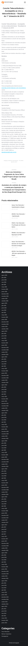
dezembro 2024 (5, 321)
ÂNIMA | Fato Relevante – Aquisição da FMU (19, 233)
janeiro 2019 (4, 485)
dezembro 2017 (5, 515)
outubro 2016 (4, 548)
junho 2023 (4, 361)
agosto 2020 (4, 440)
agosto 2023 (4, 356)
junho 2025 (4, 307)
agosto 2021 (4, 412)
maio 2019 (4, 475)
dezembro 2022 (5, 375)
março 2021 (4, 424)
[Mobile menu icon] (24, 2)
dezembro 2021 (5, 403)
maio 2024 (4, 338)
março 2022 (4, 396)
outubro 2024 (4, 326)
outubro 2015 (4, 576)
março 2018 (4, 508)
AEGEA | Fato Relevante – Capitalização (19, 215)
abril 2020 (4, 450)
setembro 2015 (5, 578)
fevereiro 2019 (5, 482)
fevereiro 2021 (5, 426)
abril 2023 (4, 366)
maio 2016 (4, 559)
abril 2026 (4, 284)
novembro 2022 (5, 377)
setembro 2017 (5, 522)
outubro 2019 (4, 464)
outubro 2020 (4, 436)
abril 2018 (4, 506)
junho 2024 (4, 335)
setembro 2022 (5, 382)
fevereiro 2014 (5, 620)
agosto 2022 (4, 384)
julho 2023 (4, 359)
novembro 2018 (5, 489)
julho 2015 (4, 583)
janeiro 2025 (4, 319)
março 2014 (4, 618)
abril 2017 (4, 534)
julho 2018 (4, 499)
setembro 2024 (5, 328)
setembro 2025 (5, 300)
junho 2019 (4, 473)
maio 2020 (4, 447)
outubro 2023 (4, 352)
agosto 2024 (4, 331)
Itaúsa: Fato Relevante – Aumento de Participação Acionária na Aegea (18, 243)
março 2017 (4, 536)
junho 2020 (4, 445)
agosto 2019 (4, 468)
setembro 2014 (5, 604)
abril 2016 (4, 562)
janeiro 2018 (4, 513)
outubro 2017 (4, 520)
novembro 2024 (5, 324)
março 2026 (4, 286)
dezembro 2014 (5, 597)
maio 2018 (4, 503)
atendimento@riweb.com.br (9, 152)
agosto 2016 (4, 552)
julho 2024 (4, 333)
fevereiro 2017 (5, 538)
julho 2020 (4, 443)
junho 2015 (4, 585)
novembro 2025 (5, 296)
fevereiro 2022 (5, 398)
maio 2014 (4, 613)
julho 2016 (4, 555)
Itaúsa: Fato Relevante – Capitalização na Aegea (18, 206)
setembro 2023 (5, 354)
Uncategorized (5, 636)
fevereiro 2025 (5, 317)
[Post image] (6, 208)
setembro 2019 (5, 466)
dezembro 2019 (5, 459)
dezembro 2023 (5, 347)
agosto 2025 (4, 303)
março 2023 (4, 368)
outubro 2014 (4, 601)
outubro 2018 (4, 492)
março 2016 (4, 564)
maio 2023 (4, 363)
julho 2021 (4, 415)
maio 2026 (4, 282)
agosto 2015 (4, 580)
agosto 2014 (4, 606)
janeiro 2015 (4, 594)
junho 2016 (4, 557)
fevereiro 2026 (5, 289)
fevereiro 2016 (5, 566)
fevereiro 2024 (5, 342)
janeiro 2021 (4, 429)
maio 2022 (4, 391)
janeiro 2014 (4, 622)
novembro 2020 (5, 433)
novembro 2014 (5, 599)
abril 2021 (4, 422)
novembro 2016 (5, 545)
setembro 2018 (5, 494)
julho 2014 (4, 608)
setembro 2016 (5, 550)
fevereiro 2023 (5, 370)
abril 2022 (4, 394)
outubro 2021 (4, 408)
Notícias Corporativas (13, 160)
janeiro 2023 (4, 373)
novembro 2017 (5, 517)
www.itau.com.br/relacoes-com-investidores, (14, 88)
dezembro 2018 (5, 487)
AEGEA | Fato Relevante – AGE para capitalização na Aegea (19, 253)
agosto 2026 (4, 275)
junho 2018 (4, 501)
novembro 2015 (5, 573)
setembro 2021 (5, 410)
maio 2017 (4, 531)
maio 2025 (4, 310)
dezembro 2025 (5, 293)
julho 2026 (4, 277)
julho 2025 (4, 305)
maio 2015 (4, 587)
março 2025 (4, 314)
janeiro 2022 (4, 401)
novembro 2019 (5, 461)
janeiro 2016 (4, 569)
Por (21, 160)
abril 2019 (4, 478)
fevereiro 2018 (5, 510)
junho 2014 (4, 611)
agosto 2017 (4, 524)
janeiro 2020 (4, 457)
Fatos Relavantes (5, 631)
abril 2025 (4, 312)
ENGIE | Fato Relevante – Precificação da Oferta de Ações (19, 225)
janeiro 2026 (4, 291)
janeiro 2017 (4, 541)
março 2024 (4, 340)
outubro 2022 (4, 380)
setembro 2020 (5, 438)
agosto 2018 (4, 496)
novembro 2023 (5, 349)
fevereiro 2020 (5, 454)
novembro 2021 (5, 405)
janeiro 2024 (4, 345)
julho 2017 (4, 527)
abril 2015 (4, 590)
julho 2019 (4, 471)
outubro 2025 (4, 298)
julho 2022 (4, 387)
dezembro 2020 (5, 431)
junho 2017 (4, 529)
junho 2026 (4, 279)
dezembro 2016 (5, 543)
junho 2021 (4, 417)
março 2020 (4, 452)
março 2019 (4, 480)
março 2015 (4, 592)
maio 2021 (4, 419)
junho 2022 (4, 389)
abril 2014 (4, 615)
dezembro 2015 (5, 571)
